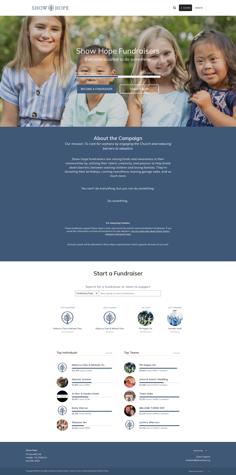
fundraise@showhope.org (198, 460)
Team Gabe (146, 393)
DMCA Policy (103, 471)
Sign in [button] (199, 8)
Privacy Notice (62, 471)
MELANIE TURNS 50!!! (151, 408)
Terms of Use (75, 471)
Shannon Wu (79, 422)
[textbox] (130, 293)
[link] (50, 8)
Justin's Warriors (149, 422)
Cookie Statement (89, 471)
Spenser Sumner (81, 379)
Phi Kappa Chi (147, 364)
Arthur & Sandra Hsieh (85, 393)
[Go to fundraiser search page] (174, 8)
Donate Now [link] (139, 89)
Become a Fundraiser (96, 89)
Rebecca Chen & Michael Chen (89, 364)
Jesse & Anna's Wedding (153, 379)
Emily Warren (80, 408)
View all (109, 353)
